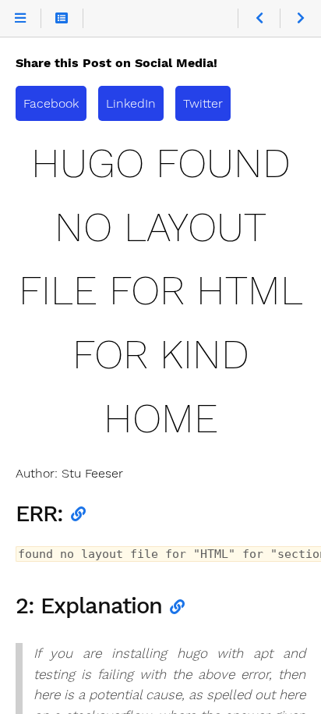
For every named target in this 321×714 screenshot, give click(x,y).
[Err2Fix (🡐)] (258, 19)
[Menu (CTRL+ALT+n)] (20, 19)
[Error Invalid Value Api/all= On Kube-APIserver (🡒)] (300, 19)
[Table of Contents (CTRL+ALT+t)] (62, 19)
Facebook (51, 103)
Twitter (203, 103)
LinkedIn (131, 103)
